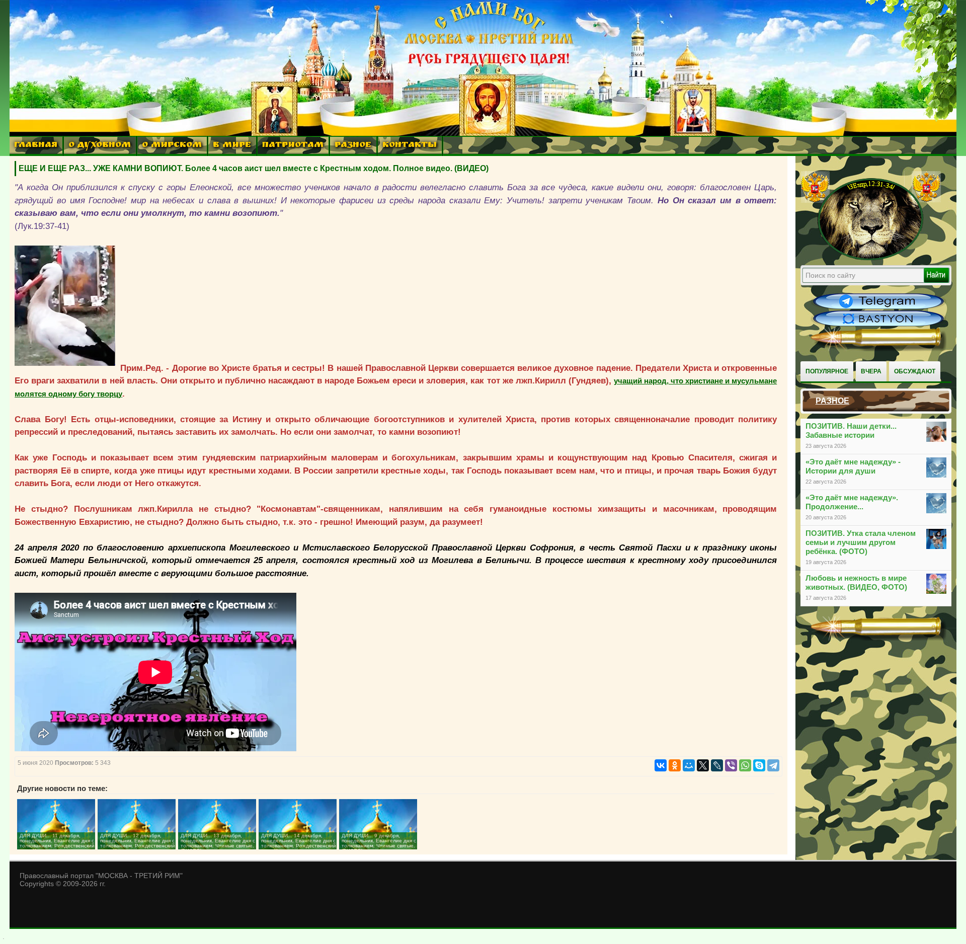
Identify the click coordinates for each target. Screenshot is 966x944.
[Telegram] (773, 765)
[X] (703, 765)
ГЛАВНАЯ (35, 145)
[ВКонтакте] (661, 765)
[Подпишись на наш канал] (878, 307)
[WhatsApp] (745, 765)
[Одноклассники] (675, 765)
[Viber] (731, 765)
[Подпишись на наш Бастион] (878, 325)
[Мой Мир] (689, 765)
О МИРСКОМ (172, 145)
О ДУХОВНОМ (99, 145)
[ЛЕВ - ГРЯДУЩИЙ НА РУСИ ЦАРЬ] (870, 258)
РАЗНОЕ (353, 145)
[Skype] (759, 765)
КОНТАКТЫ (409, 145)
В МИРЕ (232, 145)
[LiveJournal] (717, 765)
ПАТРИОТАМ (293, 145)
